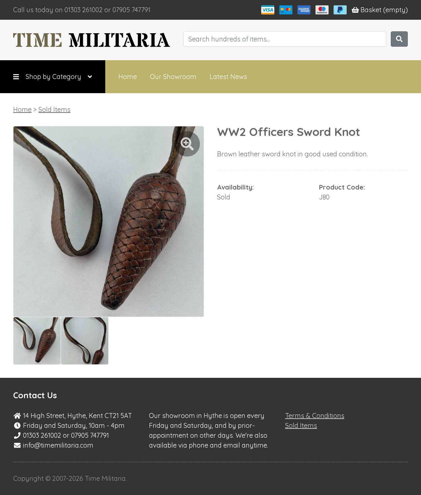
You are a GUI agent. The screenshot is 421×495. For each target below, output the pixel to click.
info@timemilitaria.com (58, 445)
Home (127, 76)
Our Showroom (173, 76)
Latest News (228, 76)
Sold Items (54, 109)
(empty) (384, 10)
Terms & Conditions (314, 415)
